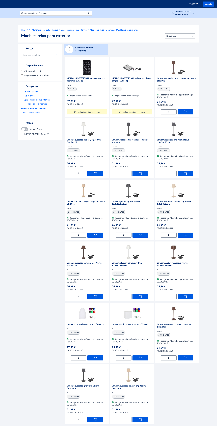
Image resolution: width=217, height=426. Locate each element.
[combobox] (56, 13)
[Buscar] (89, 13)
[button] (180, 35)
